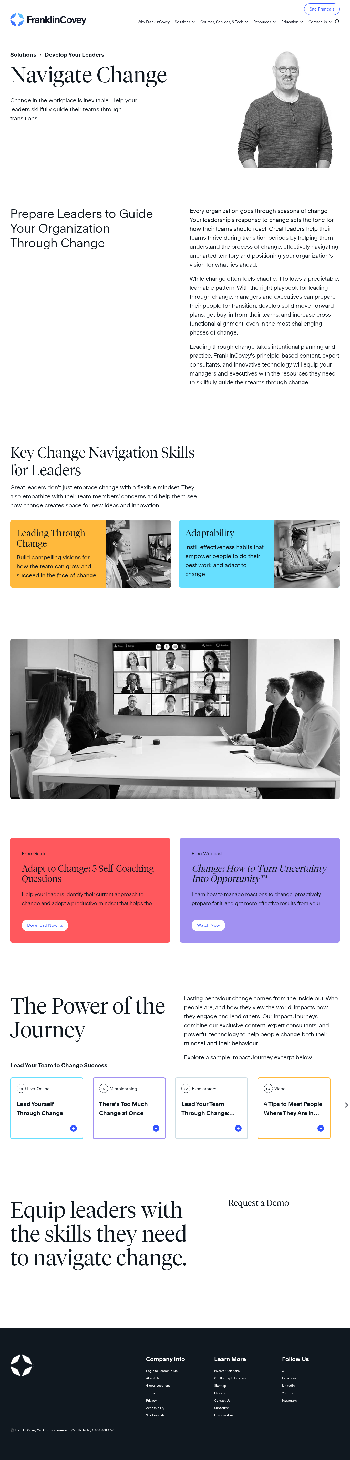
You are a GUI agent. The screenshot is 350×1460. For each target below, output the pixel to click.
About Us (152, 1378)
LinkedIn (288, 1386)
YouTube (288, 1393)
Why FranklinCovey (154, 21)
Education (289, 21)
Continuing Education (230, 1378)
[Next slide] (346, 1102)
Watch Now (208, 925)
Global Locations (158, 1386)
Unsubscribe (223, 1415)
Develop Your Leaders (74, 54)
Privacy (151, 1400)
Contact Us (317, 21)
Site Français (322, 9)
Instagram (289, 1400)
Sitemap (220, 1386)
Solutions (182, 21)
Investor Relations (227, 1371)
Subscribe (221, 1408)
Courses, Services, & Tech (221, 21)
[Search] (337, 19)
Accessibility (155, 1408)
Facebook (289, 1378)
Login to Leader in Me (162, 1371)
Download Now (42, 925)
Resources (262, 21)
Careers (219, 1393)
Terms (150, 1393)
